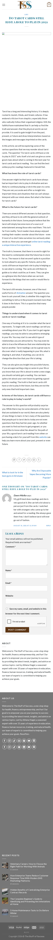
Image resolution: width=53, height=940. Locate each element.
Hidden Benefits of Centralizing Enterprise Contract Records (30, 891)
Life (26, 14)
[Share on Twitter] (24, 460)
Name (8, 570)
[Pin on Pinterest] (34, 460)
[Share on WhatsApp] (14, 460)
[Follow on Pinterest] (24, 741)
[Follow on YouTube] (29, 741)
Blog (26, 932)
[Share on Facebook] (19, 460)
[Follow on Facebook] (4, 741)
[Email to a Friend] (29, 460)
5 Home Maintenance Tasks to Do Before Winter (29, 911)
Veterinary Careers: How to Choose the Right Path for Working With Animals (28, 865)
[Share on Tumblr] (39, 460)
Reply (48, 525)
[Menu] (3, 4)
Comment (10, 547)
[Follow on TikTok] (14, 741)
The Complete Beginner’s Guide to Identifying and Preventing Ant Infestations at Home (30, 901)
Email (8, 583)
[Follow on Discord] (34, 741)
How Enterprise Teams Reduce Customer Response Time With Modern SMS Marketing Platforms (29, 878)
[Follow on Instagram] (9, 741)
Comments (14, 884)
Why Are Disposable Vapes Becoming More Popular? (40, 474)
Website (9, 596)
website (43, 437)
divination (21, 292)
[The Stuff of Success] (26, 5)
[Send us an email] (19, 741)
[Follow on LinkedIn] (24, 747)
